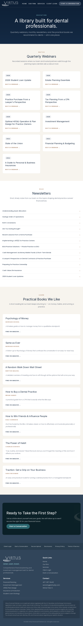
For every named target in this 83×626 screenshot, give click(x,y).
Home (24, 4)
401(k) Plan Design (9, 588)
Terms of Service (73, 546)
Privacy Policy (60, 546)
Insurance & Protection (11, 591)
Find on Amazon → (13, 332)
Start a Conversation (70, 3)
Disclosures (48, 546)
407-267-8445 (48, 582)
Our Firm (32, 4)
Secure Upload (36, 546)
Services (41, 4)
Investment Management (12, 585)
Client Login (51, 4)
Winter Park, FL (48, 588)
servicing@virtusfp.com (51, 585)
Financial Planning (9, 582)
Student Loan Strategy (11, 594)
